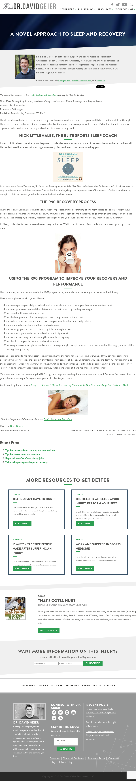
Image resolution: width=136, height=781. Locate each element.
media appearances (81, 80)
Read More (22, 523)
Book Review (16, 426)
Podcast (56, 685)
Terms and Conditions (73, 758)
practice (100, 80)
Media (97, 685)
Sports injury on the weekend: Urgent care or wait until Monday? (100, 735)
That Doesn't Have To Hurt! (34, 499)
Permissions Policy (96, 758)
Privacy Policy (65, 762)
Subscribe (93, 663)
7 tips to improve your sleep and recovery (26, 462)
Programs (72, 685)
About (86, 685)
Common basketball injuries (14, 430)
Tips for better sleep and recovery (22, 454)
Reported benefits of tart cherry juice (24, 458)
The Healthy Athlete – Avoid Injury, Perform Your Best (97, 501)
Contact (109, 685)
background (64, 80)
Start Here (67, 9)
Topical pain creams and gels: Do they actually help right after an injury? (101, 712)
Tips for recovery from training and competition (30, 450)
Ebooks (43, 685)
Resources (104, 9)
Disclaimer (55, 758)
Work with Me (124, 9)
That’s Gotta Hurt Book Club (44, 95)
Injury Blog (86, 9)
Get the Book (48, 630)
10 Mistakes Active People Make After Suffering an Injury (32, 548)
